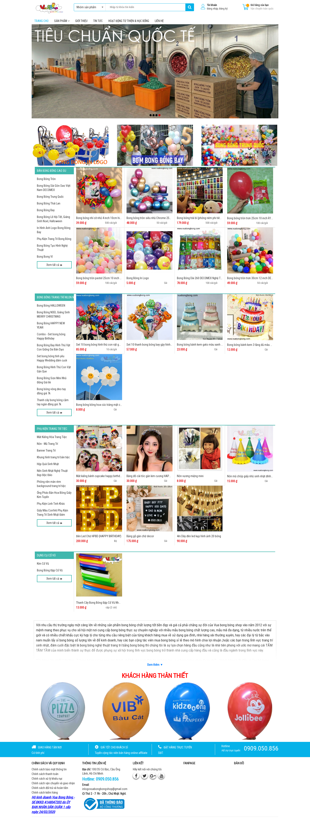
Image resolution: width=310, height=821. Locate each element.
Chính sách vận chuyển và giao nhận (53, 783)
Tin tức (98, 21)
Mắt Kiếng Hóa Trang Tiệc (52, 437)
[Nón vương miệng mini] (200, 448)
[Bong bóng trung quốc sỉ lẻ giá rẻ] (239, 145)
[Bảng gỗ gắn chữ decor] (150, 509)
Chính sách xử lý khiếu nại (47, 778)
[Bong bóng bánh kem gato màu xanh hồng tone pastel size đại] (200, 317)
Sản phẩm (61, 21)
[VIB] (123, 710)
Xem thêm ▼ (155, 664)
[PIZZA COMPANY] (61, 710)
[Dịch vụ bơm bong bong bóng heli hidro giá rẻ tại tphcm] (155, 145)
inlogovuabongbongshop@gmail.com (104, 789)
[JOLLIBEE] (249, 710)
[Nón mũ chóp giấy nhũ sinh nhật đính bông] (250, 449)
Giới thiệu (81, 21)
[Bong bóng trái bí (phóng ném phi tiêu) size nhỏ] (200, 190)
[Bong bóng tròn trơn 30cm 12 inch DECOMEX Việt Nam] (250, 250)
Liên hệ (159, 21)
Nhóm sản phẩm (86, 7)
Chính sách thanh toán (45, 774)
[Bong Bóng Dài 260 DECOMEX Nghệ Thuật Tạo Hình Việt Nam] (200, 250)
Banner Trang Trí (46, 450)
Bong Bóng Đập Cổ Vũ (50, 570)
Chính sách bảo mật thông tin (49, 769)
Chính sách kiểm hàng (45, 792)
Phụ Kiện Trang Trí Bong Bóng (54, 239)
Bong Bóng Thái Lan (48, 203)
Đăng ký (223, 8)
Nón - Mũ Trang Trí (47, 443)
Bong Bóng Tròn (46, 179)
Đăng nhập (212, 8)
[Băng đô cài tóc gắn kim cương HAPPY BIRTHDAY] (150, 448)
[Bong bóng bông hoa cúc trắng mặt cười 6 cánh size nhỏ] (99, 377)
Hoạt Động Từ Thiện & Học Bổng (128, 21)
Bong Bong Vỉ (45, 256)
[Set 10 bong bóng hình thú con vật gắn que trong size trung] (99, 317)
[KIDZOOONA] (186, 710)
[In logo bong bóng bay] (71, 145)
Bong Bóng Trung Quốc (50, 196)
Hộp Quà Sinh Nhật (48, 464)
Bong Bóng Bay (46, 210)
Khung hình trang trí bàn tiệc (53, 457)
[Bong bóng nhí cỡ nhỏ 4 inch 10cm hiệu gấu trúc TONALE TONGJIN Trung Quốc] (99, 190)
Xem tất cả (52, 264)
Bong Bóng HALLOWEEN (51, 305)
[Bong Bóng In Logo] (150, 250)
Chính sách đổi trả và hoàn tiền (50, 788)
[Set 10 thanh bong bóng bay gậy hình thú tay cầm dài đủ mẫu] (150, 317)
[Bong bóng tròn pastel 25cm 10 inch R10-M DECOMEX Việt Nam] (99, 250)
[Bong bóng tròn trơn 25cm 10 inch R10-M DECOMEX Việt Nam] (250, 191)
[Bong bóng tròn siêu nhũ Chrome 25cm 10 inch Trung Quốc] (150, 190)
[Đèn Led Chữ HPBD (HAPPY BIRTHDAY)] (99, 509)
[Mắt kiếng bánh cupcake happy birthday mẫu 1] (99, 448)
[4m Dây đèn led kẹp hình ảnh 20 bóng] (200, 509)
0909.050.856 (107, 779)
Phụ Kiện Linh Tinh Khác (51, 503)
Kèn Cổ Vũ (43, 563)
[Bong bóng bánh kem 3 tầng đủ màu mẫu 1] (250, 317)
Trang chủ (41, 21)
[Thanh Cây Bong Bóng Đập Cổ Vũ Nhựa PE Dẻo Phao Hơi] (99, 575)
